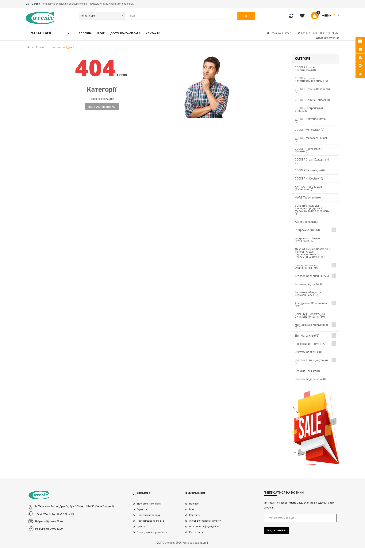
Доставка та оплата (149, 503)
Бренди (141, 526)
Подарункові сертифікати (152, 532)
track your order (280, 33)
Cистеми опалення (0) (309, 351)
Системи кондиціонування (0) (311, 361)
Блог (192, 509)
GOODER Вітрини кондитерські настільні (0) (311, 79)
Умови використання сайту (205, 520)
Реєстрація (332, 38)
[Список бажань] (303, 16)
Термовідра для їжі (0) (309, 284)
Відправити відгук (101, 106)
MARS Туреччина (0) (308, 197)
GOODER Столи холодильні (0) (312, 161)
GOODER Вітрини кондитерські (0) (305, 69)
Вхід (321, 38)
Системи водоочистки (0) (311, 379)
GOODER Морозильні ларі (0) (311, 139)
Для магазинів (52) (307, 335)
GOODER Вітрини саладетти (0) (312, 90)
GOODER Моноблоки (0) (309, 129)
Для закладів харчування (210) (311, 326)
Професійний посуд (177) (310, 343)
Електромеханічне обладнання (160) (306, 266)
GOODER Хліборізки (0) (309, 178)
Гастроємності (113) (307, 230)
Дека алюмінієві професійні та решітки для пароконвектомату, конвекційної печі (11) (312, 253)
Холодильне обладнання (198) (311, 304)
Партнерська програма (150, 520)
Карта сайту (196, 532)
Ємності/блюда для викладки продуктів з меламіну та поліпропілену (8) (312, 209)
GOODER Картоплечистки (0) (310, 120)
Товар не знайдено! (61, 47)
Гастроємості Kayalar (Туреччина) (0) (308, 239)
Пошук (40, 47)
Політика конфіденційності (205, 526)
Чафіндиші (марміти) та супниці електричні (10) (310, 315)
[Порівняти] (291, 16)
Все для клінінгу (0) (307, 370)
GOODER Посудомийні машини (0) (308, 150)
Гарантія (142, 509)
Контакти (194, 515)
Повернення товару (148, 515)
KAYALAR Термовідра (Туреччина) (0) (308, 188)
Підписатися (276, 530)
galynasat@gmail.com (49, 521)
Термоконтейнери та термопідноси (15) (308, 294)
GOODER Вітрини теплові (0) (312, 99)
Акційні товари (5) (306, 221)
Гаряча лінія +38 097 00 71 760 (320, 33)
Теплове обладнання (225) (312, 276)
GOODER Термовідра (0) (310, 170)
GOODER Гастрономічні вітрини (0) (309, 109)
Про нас (193, 503)
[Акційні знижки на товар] (315, 428)
